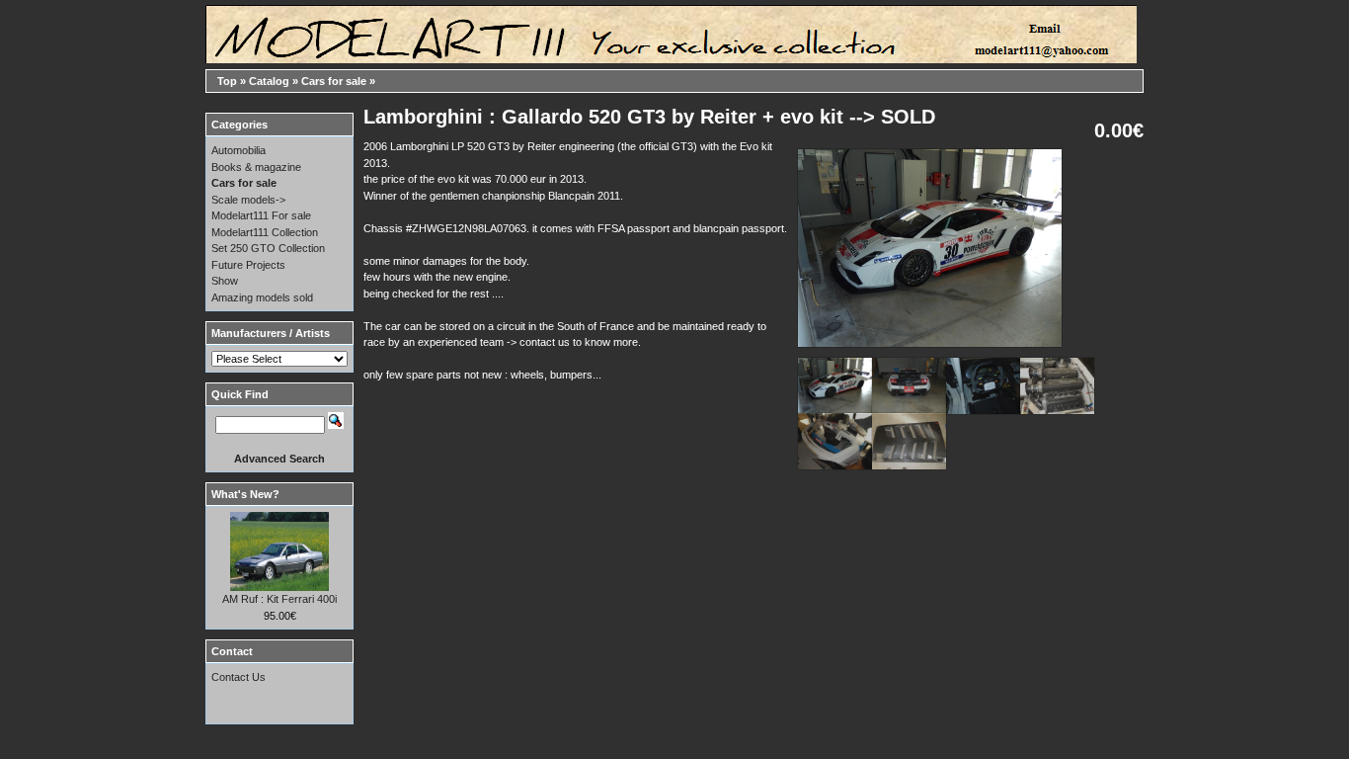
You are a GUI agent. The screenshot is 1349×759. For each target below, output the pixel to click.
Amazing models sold (262, 297)
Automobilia (238, 150)
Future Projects (248, 265)
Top (227, 81)
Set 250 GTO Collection (268, 248)
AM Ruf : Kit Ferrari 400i (279, 599)
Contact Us (238, 677)
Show (224, 281)
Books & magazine (256, 167)
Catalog (269, 81)
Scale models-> (248, 200)
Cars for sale (333, 81)
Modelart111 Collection (264, 232)
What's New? (245, 494)
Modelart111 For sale (261, 215)
